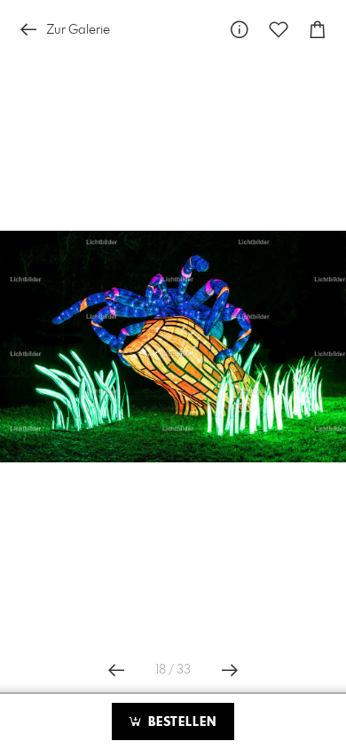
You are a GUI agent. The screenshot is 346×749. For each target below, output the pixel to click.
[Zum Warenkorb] (317, 30)
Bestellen (180, 722)
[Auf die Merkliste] (278, 30)
